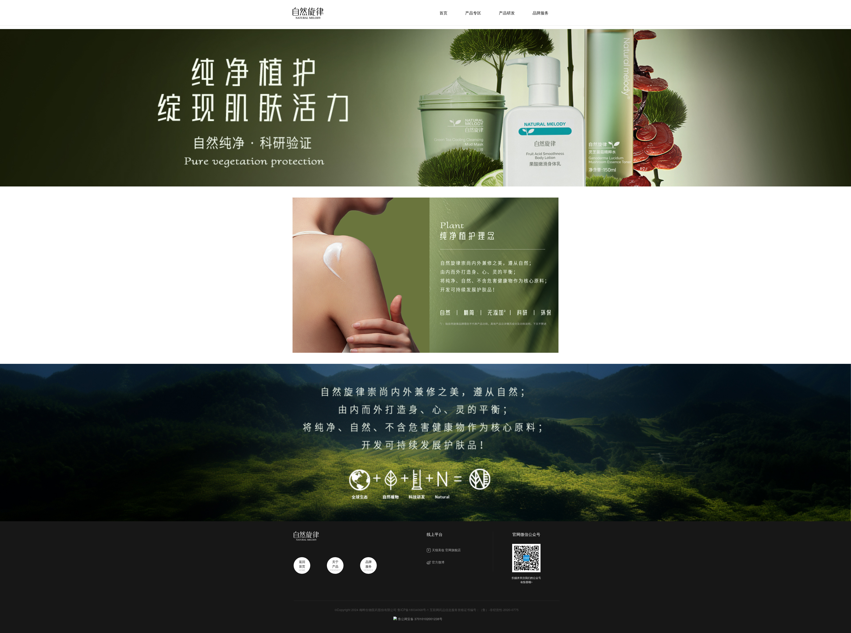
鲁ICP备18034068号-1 (413, 610)
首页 (443, 13)
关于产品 (335, 563)
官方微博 (438, 562)
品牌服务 (540, 13)
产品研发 (507, 13)
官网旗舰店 (453, 550)
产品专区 (473, 13)
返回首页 (302, 563)
